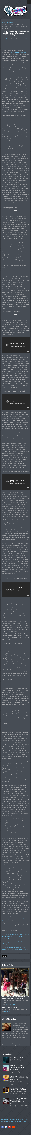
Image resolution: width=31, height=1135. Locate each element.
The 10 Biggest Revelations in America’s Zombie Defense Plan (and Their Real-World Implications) (15, 936)
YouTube (9, 1127)
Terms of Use (18, 1121)
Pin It (16, 956)
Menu (29, 2)
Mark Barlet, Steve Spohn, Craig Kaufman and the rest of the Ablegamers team (14, 919)
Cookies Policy (9, 1121)
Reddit (13, 1127)
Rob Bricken (7, 1011)
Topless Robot (10, 1133)
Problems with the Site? (16, 1119)
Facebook (2, 1127)
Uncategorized (11, 22)
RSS (25, 1121)
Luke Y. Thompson (10, 1004)
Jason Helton (6, 38)
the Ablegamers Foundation (18, 52)
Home (3, 22)
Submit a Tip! (4, 1119)
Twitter (6, 1127)
